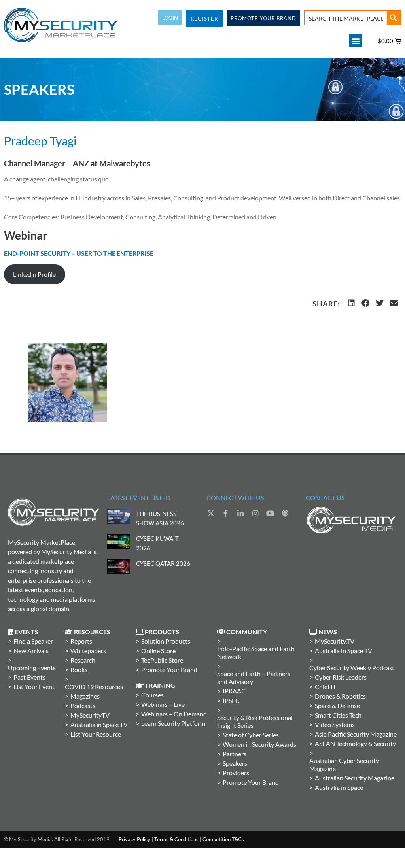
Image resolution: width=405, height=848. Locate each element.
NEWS (327, 631)
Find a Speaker (33, 641)
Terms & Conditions (176, 839)
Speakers (235, 763)
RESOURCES (91, 631)
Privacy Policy (134, 839)
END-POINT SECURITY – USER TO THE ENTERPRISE (78, 253)
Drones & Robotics (340, 696)
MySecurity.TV (334, 641)
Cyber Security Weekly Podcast (351, 667)
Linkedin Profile (34, 274)
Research (82, 660)
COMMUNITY (246, 631)
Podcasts (82, 705)
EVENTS (25, 631)
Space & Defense (337, 705)
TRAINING (159, 685)
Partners (234, 753)
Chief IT (325, 686)
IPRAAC (234, 691)
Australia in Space (339, 787)
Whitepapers (88, 650)
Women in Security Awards (259, 744)
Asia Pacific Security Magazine (356, 734)
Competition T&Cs (223, 839)
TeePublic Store (162, 660)
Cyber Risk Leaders (341, 677)
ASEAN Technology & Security (355, 743)
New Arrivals (31, 650)
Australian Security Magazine (354, 778)
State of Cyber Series (251, 734)
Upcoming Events (32, 667)
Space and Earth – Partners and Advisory (253, 677)
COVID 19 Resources (94, 686)
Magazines (85, 696)
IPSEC (231, 700)
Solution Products (165, 641)
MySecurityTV (90, 715)
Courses (152, 695)
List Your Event (34, 686)
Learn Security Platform (173, 723)
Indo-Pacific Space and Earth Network (256, 652)
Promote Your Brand (169, 669)
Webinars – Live (163, 704)
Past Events (29, 677)
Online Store (158, 650)
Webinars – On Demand (174, 714)
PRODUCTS (161, 631)
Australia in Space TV (99, 724)
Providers (236, 772)
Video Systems (335, 724)
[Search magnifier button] (393, 18)
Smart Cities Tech (338, 715)
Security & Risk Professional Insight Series (255, 721)
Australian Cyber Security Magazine (344, 764)
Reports (81, 641)
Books (78, 669)
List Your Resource (95, 734)
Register (204, 18)
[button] (355, 40)
